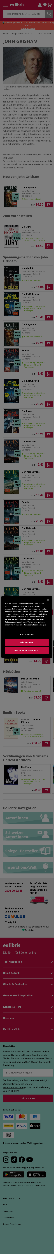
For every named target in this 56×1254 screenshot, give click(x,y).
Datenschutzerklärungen (34, 625)
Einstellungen (26, 634)
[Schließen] (47, 600)
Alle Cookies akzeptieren (26, 650)
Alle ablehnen (26, 642)
